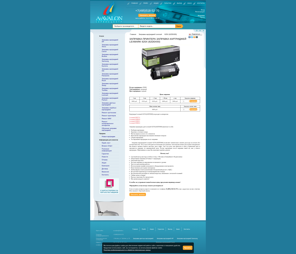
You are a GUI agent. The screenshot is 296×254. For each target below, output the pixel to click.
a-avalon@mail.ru (118, 230)
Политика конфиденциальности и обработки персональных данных (127, 250)
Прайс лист (106, 143)
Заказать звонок (147, 15)
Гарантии (167, 3)
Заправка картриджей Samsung (110, 60)
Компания (105, 166)
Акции (156, 3)
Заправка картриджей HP (110, 41)
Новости (105, 157)
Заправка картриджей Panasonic (110, 75)
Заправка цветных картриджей (109, 104)
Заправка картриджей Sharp (110, 84)
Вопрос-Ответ (107, 146)
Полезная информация (107, 150)
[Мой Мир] (197, 36)
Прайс (145, 3)
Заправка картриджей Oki (110, 70)
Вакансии (105, 172)
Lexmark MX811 (134, 121)
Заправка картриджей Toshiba (110, 89)
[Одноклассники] (194, 36)
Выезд (179, 3)
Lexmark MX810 (134, 119)
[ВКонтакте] (189, 36)
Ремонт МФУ (106, 118)
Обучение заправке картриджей (109, 129)
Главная (134, 3)
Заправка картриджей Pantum (110, 99)
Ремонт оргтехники (109, 112)
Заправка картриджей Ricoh (110, 79)
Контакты (201, 3)
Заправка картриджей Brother (110, 55)
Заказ (189, 3)
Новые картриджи (108, 136)
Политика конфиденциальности (102, 235)
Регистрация (200, 12)
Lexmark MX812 (134, 123)
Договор (105, 169)
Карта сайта (99, 230)
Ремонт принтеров (109, 115)
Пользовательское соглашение (101, 239)
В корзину (193, 101)
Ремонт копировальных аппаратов (107, 123)
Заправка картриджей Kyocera (110, 65)
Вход (203, 10)
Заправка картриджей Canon (110, 50)
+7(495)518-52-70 (147, 10)
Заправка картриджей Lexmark (110, 94)
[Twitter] (192, 36)
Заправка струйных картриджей (109, 108)
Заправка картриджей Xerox (110, 45)
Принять (187, 248)
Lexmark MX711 (134, 117)
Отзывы (105, 160)
